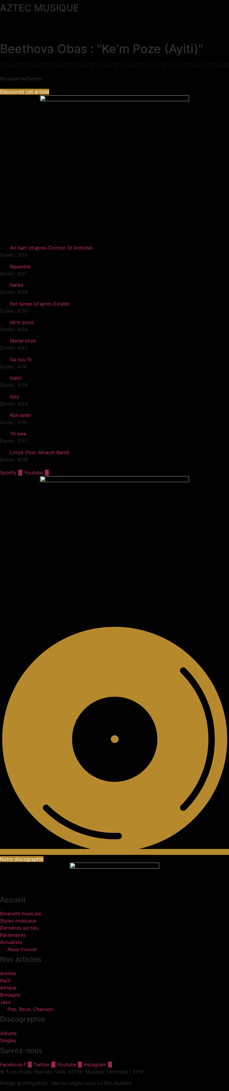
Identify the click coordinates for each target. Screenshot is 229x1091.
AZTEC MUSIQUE (39, 8)
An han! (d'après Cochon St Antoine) (51, 248)
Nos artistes (20, 959)
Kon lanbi (20, 415)
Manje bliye (23, 341)
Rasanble (20, 266)
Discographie (22, 1019)
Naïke (16, 285)
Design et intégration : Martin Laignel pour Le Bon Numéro (66, 1083)
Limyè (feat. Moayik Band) (39, 452)
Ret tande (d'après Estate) (39, 304)
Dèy (14, 397)
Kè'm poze (22, 322)
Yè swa (18, 434)
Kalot (16, 378)
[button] (114, 24)
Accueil (12, 899)
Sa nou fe (21, 359)
